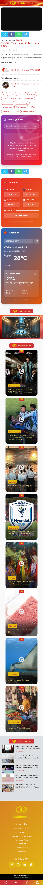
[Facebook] (11, 34)
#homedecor (7, 103)
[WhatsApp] (18, 34)
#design (32, 94)
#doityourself (15, 98)
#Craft (13, 94)
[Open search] (37, 882)
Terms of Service (21, 847)
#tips (33, 107)
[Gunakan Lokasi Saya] (36, 241)
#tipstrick (6, 111)
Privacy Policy (21, 851)
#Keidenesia (7, 107)
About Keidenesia (21, 832)
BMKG (26, 300)
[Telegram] (25, 34)
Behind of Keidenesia (21, 829)
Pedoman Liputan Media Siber (21, 836)
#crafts (22, 94)
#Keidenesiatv (21, 107)
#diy (4, 98)
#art (4, 94)
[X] (4, 34)
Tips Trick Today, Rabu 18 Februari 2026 (25, 85)
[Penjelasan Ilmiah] (35, 273)
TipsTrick (19, 40)
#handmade (29, 98)
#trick (17, 111)
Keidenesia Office (21, 840)
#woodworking (28, 111)
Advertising (21, 844)
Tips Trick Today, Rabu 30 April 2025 (25, 70)
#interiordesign (22, 103)
